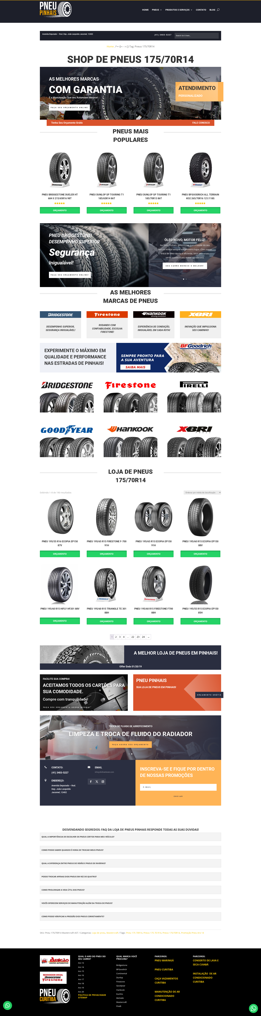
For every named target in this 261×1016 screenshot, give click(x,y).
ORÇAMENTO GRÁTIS (209, 695)
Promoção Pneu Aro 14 (192, 932)
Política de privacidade (92, 995)
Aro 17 (81, 979)
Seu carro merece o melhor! (185, 266)
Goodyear (120, 985)
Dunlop (119, 977)
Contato (201, 9)
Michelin (120, 998)
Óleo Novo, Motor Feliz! (184, 240)
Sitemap (82, 997)
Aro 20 (81, 991)
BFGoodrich (121, 969)
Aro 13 (81, 963)
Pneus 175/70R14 (171, 932)
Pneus (155, 9)
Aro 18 (81, 983)
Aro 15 (81, 971)
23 (138, 637)
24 (143, 637)
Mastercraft (112, 932)
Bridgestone (121, 965)
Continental (121, 973)
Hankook (120, 990)
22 (132, 637)
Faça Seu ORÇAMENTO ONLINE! (70, 275)
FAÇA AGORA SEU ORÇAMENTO (130, 744)
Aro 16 (81, 975)
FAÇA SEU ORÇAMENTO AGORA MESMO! (66, 707)
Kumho (119, 994)
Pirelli (118, 1006)
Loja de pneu (98, 932)
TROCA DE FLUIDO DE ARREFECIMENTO (130, 726)
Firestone (120, 981)
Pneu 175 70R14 (134, 932)
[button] (7, 1005)
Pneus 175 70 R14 (152, 932)
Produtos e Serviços (177, 9)
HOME (145, 9)
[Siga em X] (97, 782)
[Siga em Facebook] (91, 782)
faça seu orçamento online (69, 107)
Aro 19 (81, 987)
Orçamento (60, 210)
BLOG (212, 9)
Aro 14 (81, 967)
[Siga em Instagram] (103, 782)
